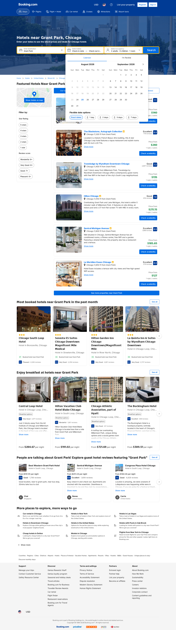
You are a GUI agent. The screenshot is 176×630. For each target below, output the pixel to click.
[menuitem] (23, 11)
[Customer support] (111, 5)
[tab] (87, 57)
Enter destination (30, 49)
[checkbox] (103, 75)
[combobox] (41, 51)
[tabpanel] (107, 91)
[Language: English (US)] (104, 5)
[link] (34, 125)
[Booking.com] (28, 4)
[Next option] (159, 336)
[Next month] (143, 64)
